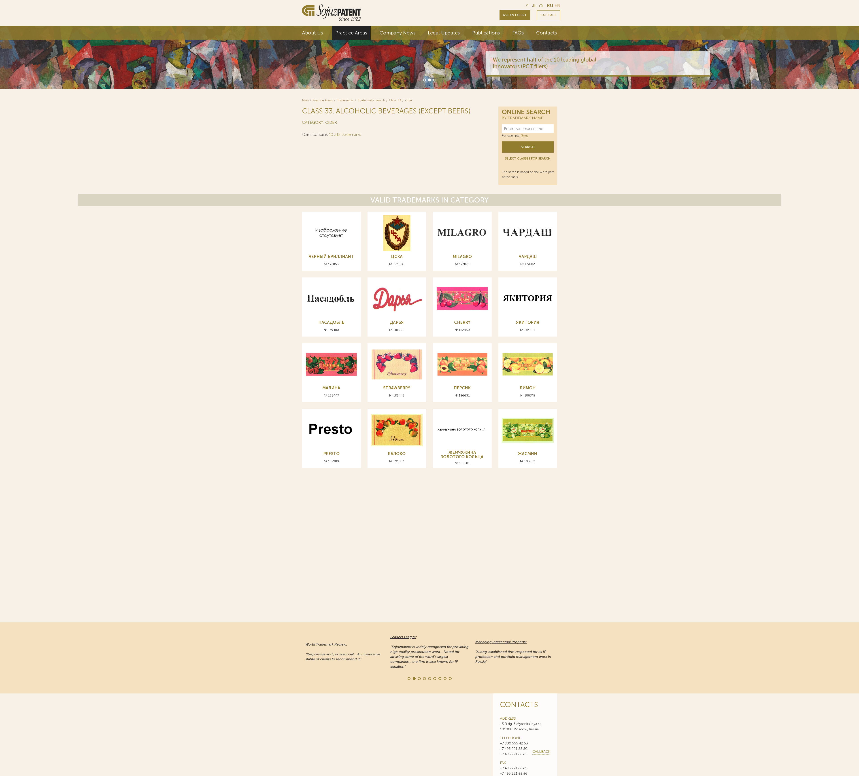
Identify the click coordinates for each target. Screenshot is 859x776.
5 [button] (429, 678)
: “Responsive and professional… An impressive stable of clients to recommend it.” (342, 651)
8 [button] (445, 678)
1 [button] (424, 80)
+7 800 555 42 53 (514, 743)
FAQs (518, 33)
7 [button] (439, 678)
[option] (429, 57)
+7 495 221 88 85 (513, 768)
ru (550, 5)
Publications (486, 33)
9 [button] (450, 678)
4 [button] (424, 678)
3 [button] (434, 80)
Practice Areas (351, 33)
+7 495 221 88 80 (513, 748)
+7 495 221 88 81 (513, 754)
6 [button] (434, 678)
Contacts (546, 33)
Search (527, 147)
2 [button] (429, 80)
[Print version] (540, 5)
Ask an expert (515, 15)
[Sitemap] (533, 5)
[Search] (526, 5)
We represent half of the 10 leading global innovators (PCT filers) (488, 63)
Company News (398, 33)
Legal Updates (444, 33)
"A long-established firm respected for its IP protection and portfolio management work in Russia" (513, 652)
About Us (312, 33)
